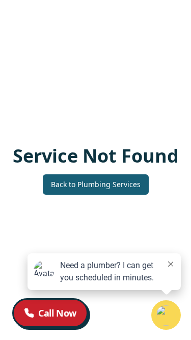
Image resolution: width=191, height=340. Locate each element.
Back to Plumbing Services (96, 184)
